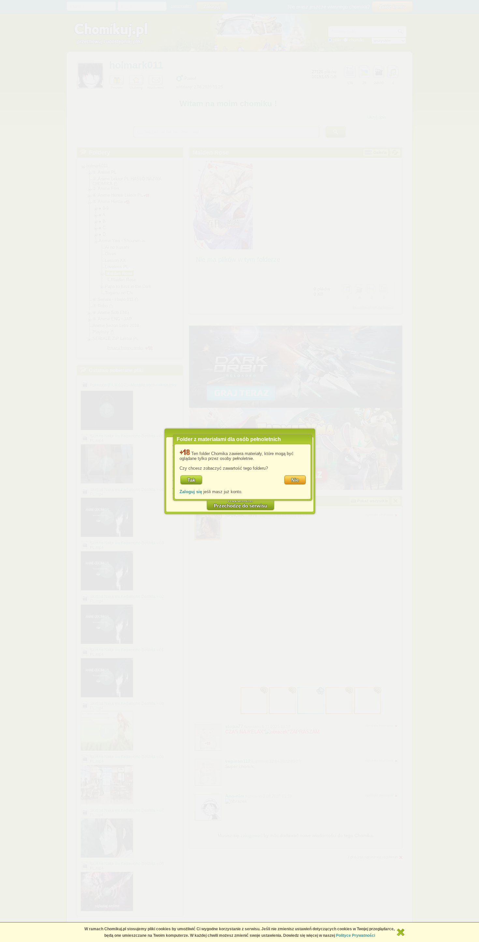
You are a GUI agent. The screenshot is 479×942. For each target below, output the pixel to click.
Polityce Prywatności (355, 935)
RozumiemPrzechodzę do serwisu (240, 502)
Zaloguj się (191, 491)
